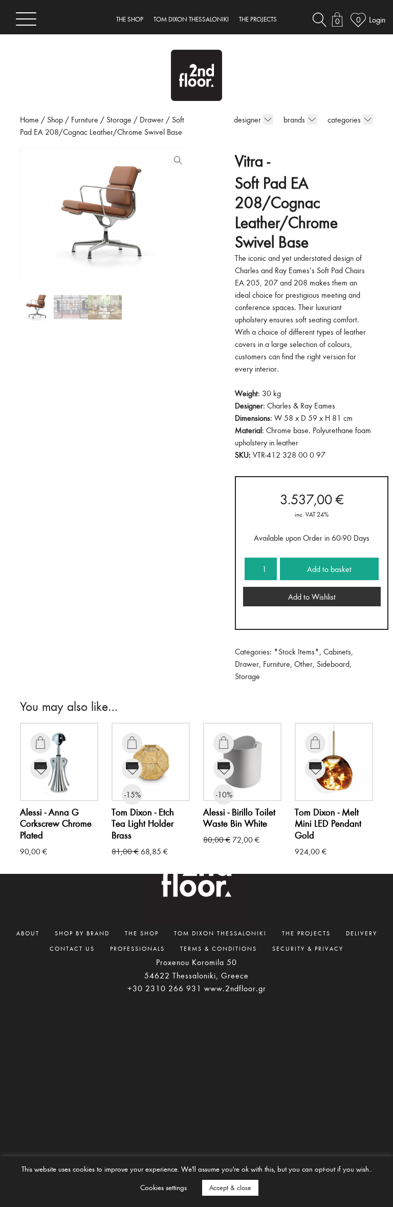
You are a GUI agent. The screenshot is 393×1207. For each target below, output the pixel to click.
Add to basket (329, 569)
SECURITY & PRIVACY (307, 948)
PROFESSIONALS (137, 948)
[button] (175, 162)
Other (303, 664)
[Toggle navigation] (26, 19)
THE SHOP (129, 19)
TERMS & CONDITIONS (218, 948)
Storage (119, 119)
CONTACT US (72, 948)
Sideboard (333, 664)
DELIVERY (361, 933)
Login (377, 19)
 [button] (40, 743)
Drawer (152, 119)
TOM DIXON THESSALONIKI (191, 19)
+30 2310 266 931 (164, 988)
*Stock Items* (296, 651)
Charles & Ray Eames (301, 405)
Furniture (84, 119)
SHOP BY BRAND (82, 933)
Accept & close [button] (230, 1187)
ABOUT (27, 933)
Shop (55, 119)
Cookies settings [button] (163, 1187)
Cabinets (337, 651)
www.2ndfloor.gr (235, 988)
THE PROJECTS (258, 19)
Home (29, 119)
